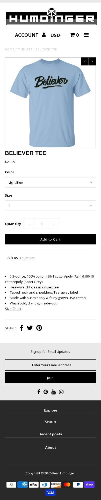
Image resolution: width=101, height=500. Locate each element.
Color (9, 172)
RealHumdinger (63, 473)
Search (50, 421)
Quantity (13, 223)
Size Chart (13, 308)
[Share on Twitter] (30, 328)
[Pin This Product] (39, 328)
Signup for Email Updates (50, 351)
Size (8, 195)
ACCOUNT (27, 35)
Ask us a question (21, 257)
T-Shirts (25, 49)
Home (10, 49)
